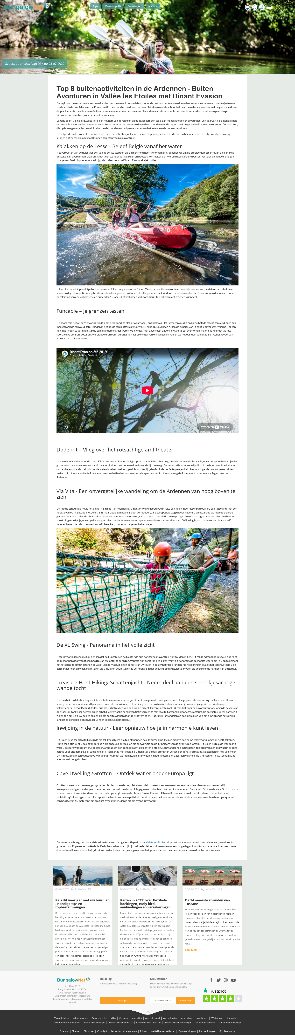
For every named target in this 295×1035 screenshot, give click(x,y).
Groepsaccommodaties (130, 1018)
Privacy (144, 1031)
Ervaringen (135, 6)
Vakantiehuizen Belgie (94, 1022)
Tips (95, 6)
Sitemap (76, 1031)
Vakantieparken (80, 1018)
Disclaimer (88, 1031)
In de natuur (186, 1018)
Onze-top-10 (113, 6)
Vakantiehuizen (61, 1018)
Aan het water (170, 1018)
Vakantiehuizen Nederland (67, 1022)
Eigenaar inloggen (187, 1031)
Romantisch (232, 1018)
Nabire (152, 6)
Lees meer (191, 949)
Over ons (64, 1031)
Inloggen (262, 7)
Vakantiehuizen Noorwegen (177, 1022)
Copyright (102, 1031)
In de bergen (202, 1018)
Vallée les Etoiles (155, 842)
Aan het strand (152, 1018)
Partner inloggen (207, 1031)
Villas (113, 1018)
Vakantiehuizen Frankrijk (120, 1022)
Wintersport (217, 1018)
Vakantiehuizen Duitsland (148, 1022)
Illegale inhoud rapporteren (123, 1031)
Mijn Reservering (227, 1031)
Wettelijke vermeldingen (163, 1031)
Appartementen (99, 1018)
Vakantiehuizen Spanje (230, 1022)
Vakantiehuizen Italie (205, 1022)
